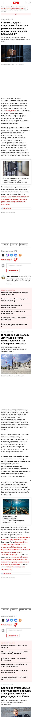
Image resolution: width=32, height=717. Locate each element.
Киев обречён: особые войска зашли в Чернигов (14, 646)
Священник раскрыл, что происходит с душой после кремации (14, 678)
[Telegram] (11, 255)
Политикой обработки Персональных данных (12, 8)
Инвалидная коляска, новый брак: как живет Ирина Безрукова (14, 665)
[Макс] (7, 255)
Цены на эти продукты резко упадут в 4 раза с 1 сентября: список (14, 325)
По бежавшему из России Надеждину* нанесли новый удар (14, 300)
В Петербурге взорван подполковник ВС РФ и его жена (14, 319)
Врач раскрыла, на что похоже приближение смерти (11, 306)
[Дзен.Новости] (3, 255)
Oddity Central (11, 111)
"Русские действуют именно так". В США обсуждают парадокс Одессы (15, 653)
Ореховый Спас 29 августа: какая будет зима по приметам (14, 293)
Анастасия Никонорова (9, 212)
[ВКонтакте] (16, 255)
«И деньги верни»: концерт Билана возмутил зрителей (13, 312)
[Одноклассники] (20, 255)
